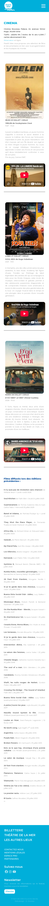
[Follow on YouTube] (14, 872)
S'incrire (10, 891)
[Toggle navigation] (43, 6)
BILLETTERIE (13, 830)
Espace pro (10, 856)
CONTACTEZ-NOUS (13, 849)
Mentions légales (14, 853)
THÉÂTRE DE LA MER (19, 835)
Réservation (9, 40)
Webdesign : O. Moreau (24, 901)
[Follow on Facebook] (6, 872)
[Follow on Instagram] (10, 872)
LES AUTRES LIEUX (18, 840)
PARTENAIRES (11, 859)
